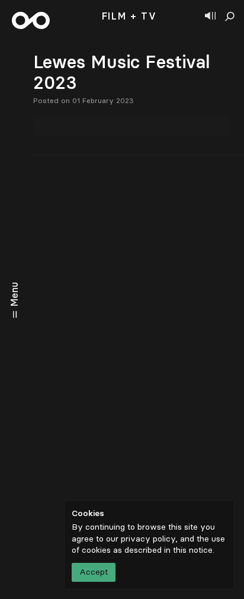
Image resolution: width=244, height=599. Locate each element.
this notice (193, 550)
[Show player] (210, 16)
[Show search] (230, 16)
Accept (93, 572)
